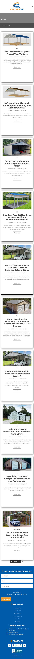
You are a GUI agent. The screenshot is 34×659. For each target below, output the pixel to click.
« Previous (14, 561)
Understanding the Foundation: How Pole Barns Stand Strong (17, 431)
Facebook (13, 645)
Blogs (18, 621)
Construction (17, 529)
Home (3, 25)
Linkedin (24, 645)
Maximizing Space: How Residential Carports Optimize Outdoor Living (17, 267)
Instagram (9, 645)
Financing (18, 613)
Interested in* (17, 592)
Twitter (17, 645)
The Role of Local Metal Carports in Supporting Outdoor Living (17, 534)
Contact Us (18, 610)
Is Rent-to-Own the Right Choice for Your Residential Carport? (17, 373)
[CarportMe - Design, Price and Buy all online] (17, 6)
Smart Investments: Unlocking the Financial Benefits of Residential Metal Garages (17, 322)
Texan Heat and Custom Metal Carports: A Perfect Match (17, 163)
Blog (17, 48)
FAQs (18, 618)
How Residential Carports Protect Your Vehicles (17, 53)
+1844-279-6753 (13, 632)
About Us (18, 608)
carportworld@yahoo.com (16, 634)
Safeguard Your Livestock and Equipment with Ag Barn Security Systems (17, 105)
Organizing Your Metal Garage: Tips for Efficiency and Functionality (17, 478)
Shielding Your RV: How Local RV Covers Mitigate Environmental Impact (17, 217)
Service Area (18, 616)
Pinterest (20, 645)
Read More (17, 67)
